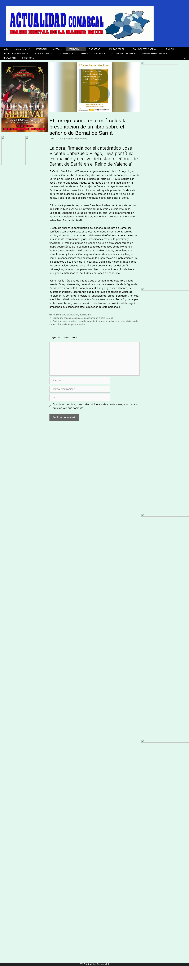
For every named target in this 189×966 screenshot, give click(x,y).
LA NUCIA (169, 49)
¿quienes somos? (22, 49)
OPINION (84, 53)
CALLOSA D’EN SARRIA (144, 49)
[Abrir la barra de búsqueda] (184, 58)
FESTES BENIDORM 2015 (154, 53)
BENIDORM (74, 49)
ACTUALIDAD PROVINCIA (123, 53)
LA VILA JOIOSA (41, 53)
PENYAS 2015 (9, 58)
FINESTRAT (94, 49)
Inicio (5, 49)
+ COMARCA (64, 53)
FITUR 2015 (28, 58)
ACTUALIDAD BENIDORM (65, 314)
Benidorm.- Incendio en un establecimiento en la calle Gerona (83, 318)
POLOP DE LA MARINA (14, 53)
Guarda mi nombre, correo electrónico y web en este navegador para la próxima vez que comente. (95, 406)
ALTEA (56, 49)
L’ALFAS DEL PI (116, 49)
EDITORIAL (41, 49)
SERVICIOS (99, 53)
